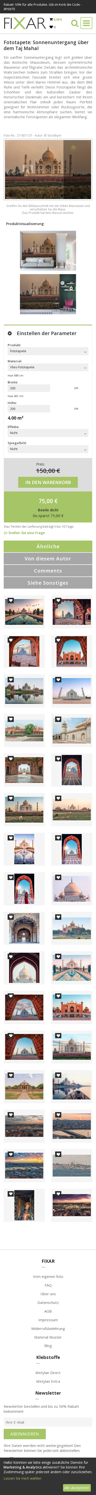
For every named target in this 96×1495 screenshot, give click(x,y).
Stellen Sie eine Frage (26, 532)
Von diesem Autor (48, 558)
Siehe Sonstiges (48, 582)
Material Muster (48, 1337)
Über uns (48, 1293)
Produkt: (14, 345)
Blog (48, 1345)
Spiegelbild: (17, 443)
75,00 (46, 501)
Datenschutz (48, 1302)
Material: (15, 361)
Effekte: (13, 427)
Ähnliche (48, 546)
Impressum (48, 1319)
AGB (48, 1311)
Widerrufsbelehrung (48, 1328)
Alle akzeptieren (76, 1487)
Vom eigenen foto (48, 1276)
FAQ (48, 1285)
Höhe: (12, 403)
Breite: (13, 382)
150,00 (45, 470)
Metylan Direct (48, 1372)
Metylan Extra (48, 1381)
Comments (48, 570)
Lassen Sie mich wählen (22, 1478)
